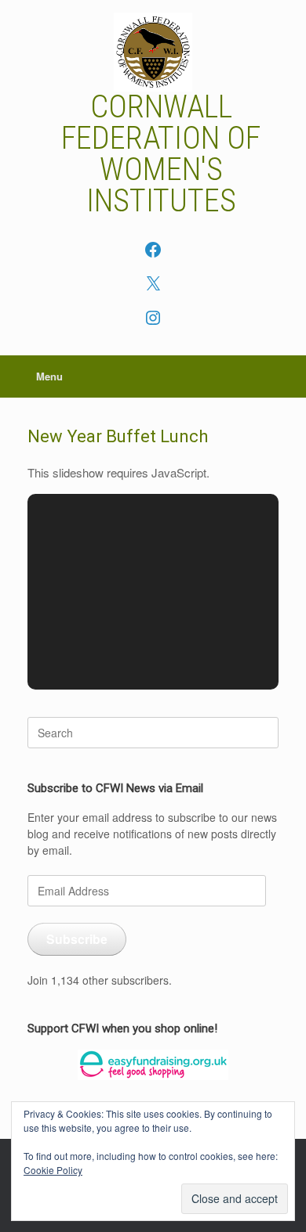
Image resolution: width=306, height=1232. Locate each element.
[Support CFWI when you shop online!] (153, 1065)
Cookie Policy (53, 1169)
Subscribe (76, 939)
